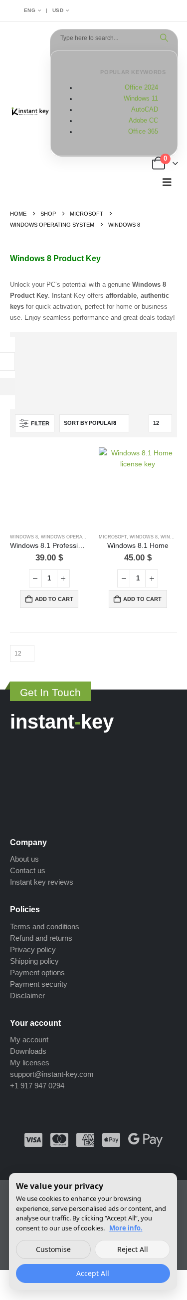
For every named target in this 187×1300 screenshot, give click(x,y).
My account (29, 1039)
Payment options (37, 972)
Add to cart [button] (54, 599)
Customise (53, 1249)
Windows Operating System (77, 536)
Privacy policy (33, 949)
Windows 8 (24, 536)
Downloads (28, 1051)
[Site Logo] (30, 112)
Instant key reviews (41, 882)
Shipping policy (34, 961)
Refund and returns (41, 938)
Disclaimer (27, 995)
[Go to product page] (49, 486)
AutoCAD (144, 109)
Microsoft (113, 536)
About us (24, 859)
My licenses (29, 1062)
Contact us (27, 870)
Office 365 (143, 131)
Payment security (38, 984)
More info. (126, 1227)
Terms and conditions (44, 926)
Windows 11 (141, 98)
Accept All (92, 1273)
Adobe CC (143, 120)
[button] (167, 182)
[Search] (164, 38)
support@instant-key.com (52, 1074)
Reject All (132, 1249)
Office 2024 (141, 87)
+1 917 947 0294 (37, 1085)
